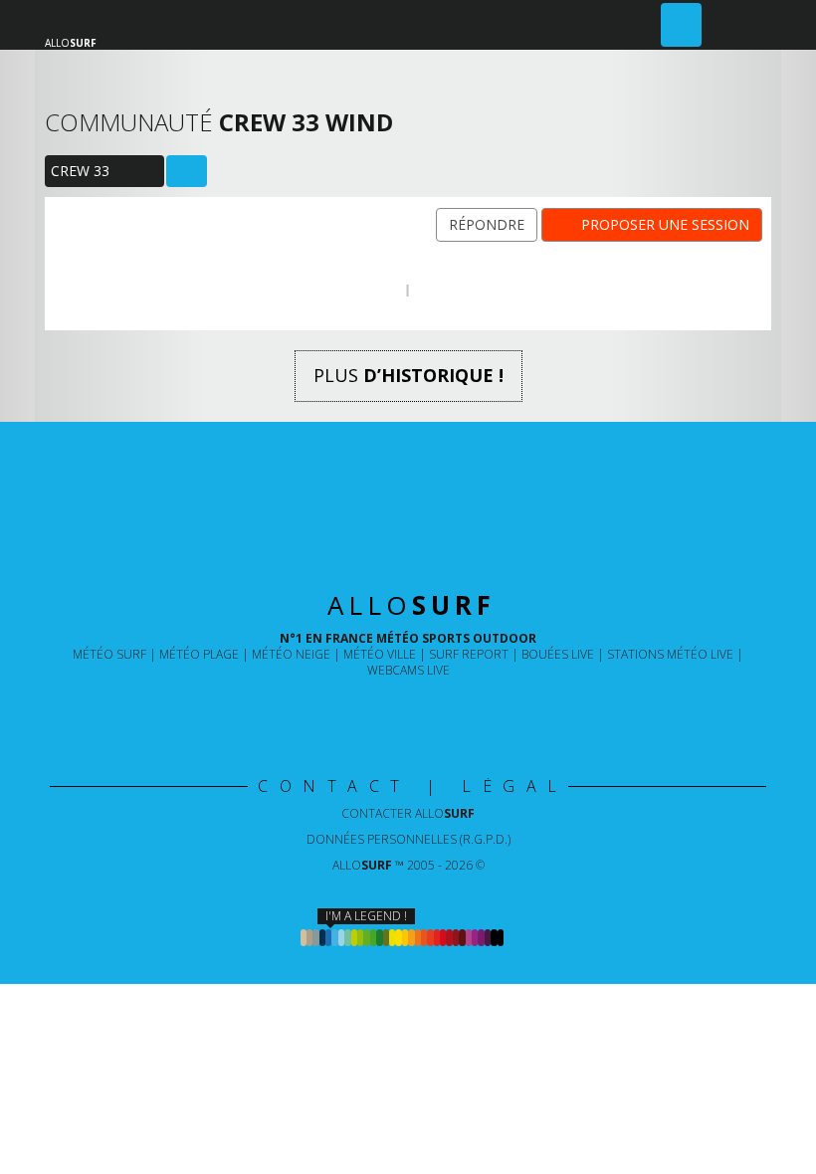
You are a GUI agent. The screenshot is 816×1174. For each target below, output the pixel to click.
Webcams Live (408, 670)
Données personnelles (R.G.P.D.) (408, 839)
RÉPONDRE (486, 224)
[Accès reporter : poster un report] (681, 25)
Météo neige (291, 654)
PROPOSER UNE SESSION (665, 224)
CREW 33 (79, 173)
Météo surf (109, 654)
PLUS (408, 375)
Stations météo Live (670, 654)
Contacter (408, 813)
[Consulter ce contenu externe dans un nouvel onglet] (342, 710)
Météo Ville (379, 654)
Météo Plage (199, 654)
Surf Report (469, 654)
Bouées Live (557, 654)
